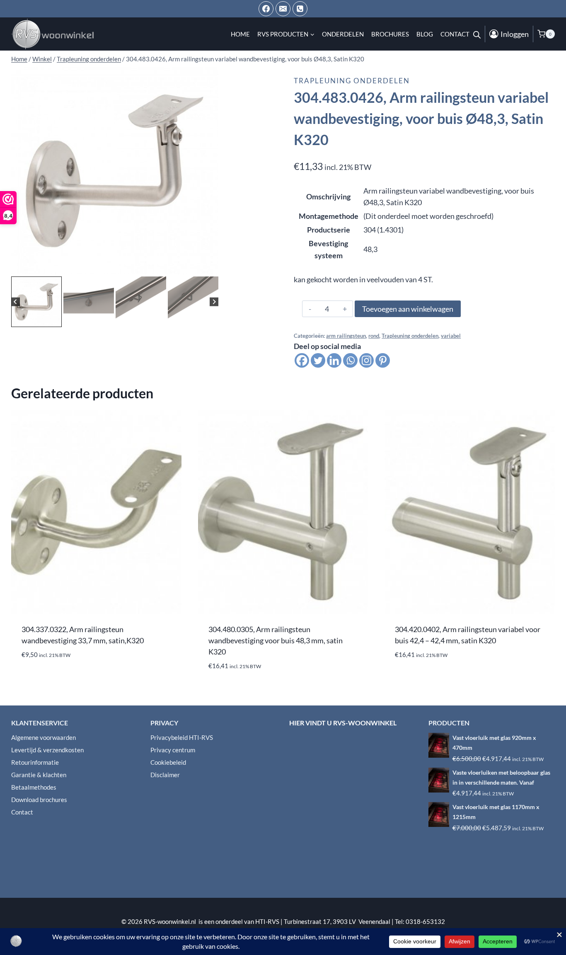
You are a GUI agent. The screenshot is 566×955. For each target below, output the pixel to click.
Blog (424, 34)
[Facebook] (266, 8)
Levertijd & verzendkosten (47, 750)
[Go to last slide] (15, 301)
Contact (454, 34)
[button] (36, 301)
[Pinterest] (382, 360)
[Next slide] (214, 301)
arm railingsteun (346, 336)
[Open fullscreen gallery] (210, 266)
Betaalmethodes (33, 787)
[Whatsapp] (350, 360)
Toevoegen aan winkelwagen (407, 308)
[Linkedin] (334, 360)
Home (240, 34)
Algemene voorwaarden (43, 737)
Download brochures (39, 799)
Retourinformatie (35, 762)
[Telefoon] (300, 8)
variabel (451, 336)
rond (373, 336)
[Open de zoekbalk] (477, 34)
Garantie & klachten (38, 774)
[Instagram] (366, 360)
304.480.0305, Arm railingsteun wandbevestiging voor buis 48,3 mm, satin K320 (275, 640)
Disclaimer (165, 774)
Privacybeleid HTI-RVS (181, 737)
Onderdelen (343, 34)
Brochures (390, 34)
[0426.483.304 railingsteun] (114, 170)
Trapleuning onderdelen (352, 80)
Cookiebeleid (168, 762)
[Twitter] (318, 360)
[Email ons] (283, 8)
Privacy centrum (172, 750)
